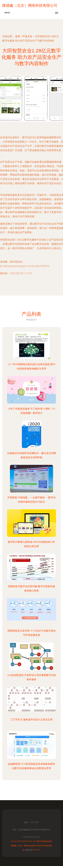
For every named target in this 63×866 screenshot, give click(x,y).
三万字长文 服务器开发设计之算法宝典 (31, 719)
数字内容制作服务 (44, 841)
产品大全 (27, 36)
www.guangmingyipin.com (24, 841)
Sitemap (36, 850)
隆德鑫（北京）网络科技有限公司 (25, 846)
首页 (17, 36)
